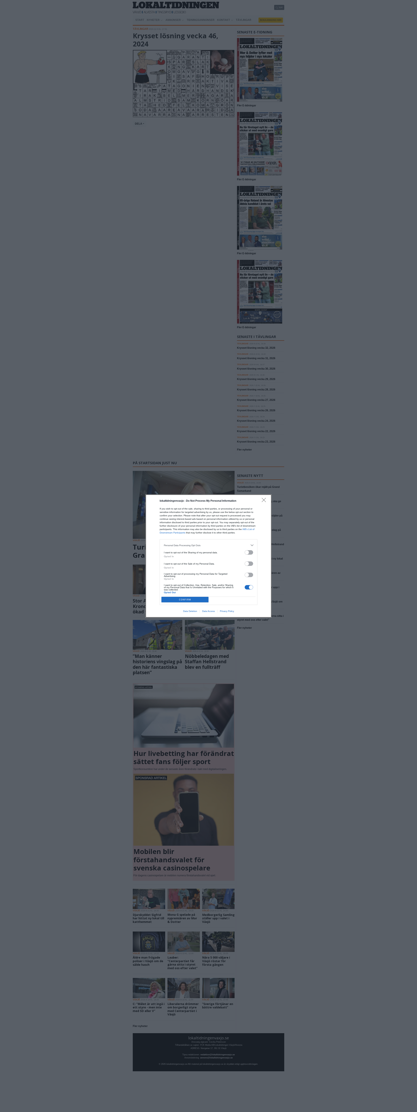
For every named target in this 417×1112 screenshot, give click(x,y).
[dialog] (208, 556)
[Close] (265, 501)
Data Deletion (190, 611)
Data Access (208, 611)
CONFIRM (185, 599)
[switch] (249, 552)
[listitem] (208, 545)
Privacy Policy (227, 611)
